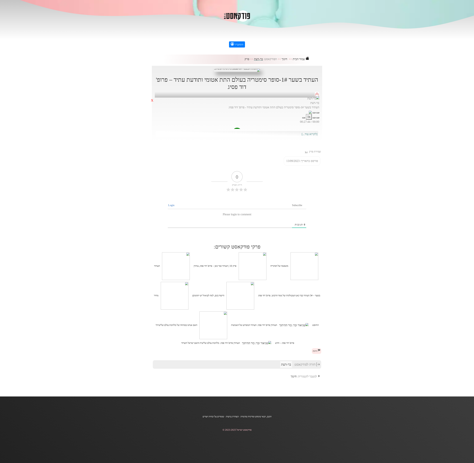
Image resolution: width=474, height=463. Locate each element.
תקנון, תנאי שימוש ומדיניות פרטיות (256, 416)
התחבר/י (238, 44)
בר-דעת (258, 59)
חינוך (284, 59)
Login (171, 205)
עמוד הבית (299, 59)
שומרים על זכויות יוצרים (213, 416)
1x (308, 116)
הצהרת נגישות (232, 416)
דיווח (315, 351)
